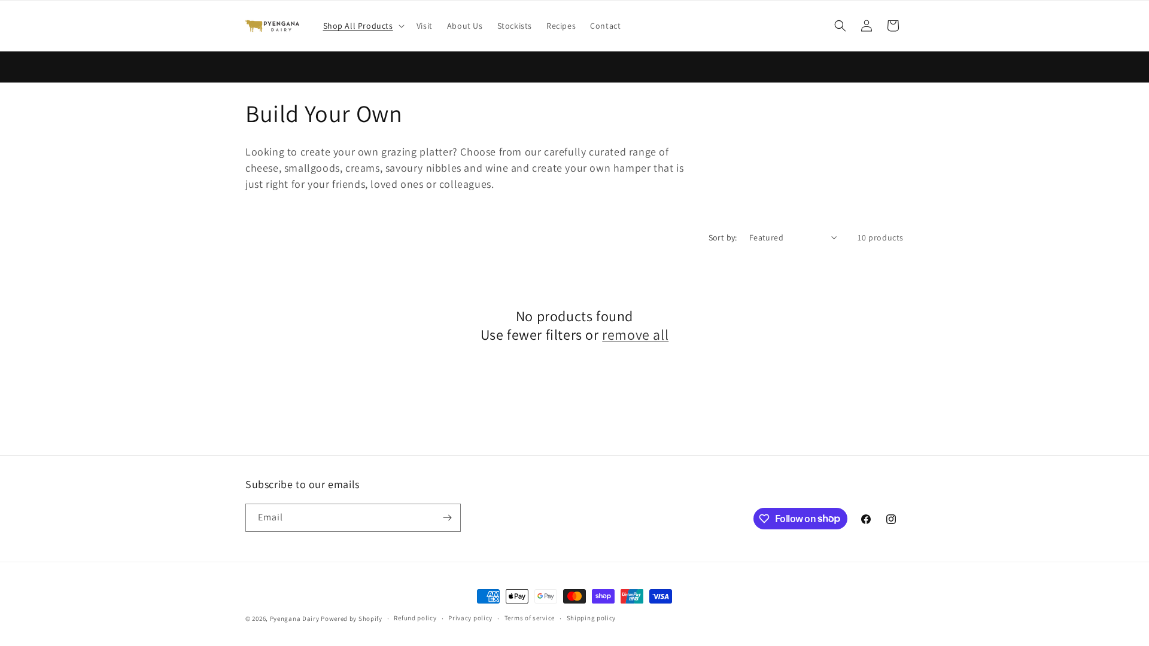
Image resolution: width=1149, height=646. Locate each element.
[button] (362, 25)
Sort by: (723, 237)
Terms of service (529, 618)
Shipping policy (591, 618)
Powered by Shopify (351, 618)
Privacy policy (470, 618)
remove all (635, 334)
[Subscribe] (447, 518)
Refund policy (415, 618)
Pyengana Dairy (295, 618)
